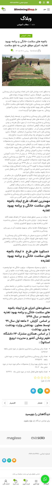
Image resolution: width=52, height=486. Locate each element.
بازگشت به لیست (26, 403)
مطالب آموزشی (23, 24)
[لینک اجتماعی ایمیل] (48, 2)
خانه (33, 24)
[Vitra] (38, 438)
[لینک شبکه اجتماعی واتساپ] (44, 2)
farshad (33, 51)
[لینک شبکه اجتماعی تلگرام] (40, 2)
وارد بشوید (28, 420)
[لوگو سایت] (26, 9)
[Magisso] (14, 438)
